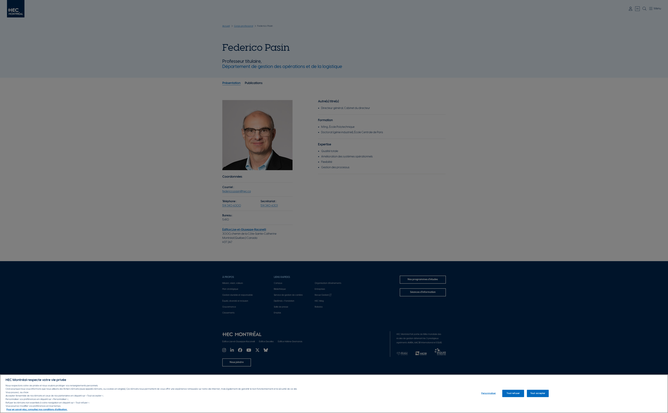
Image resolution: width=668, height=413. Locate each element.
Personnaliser (488, 393)
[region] (334, 393)
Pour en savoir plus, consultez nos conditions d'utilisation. (36, 409)
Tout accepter (537, 393)
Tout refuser (513, 393)
